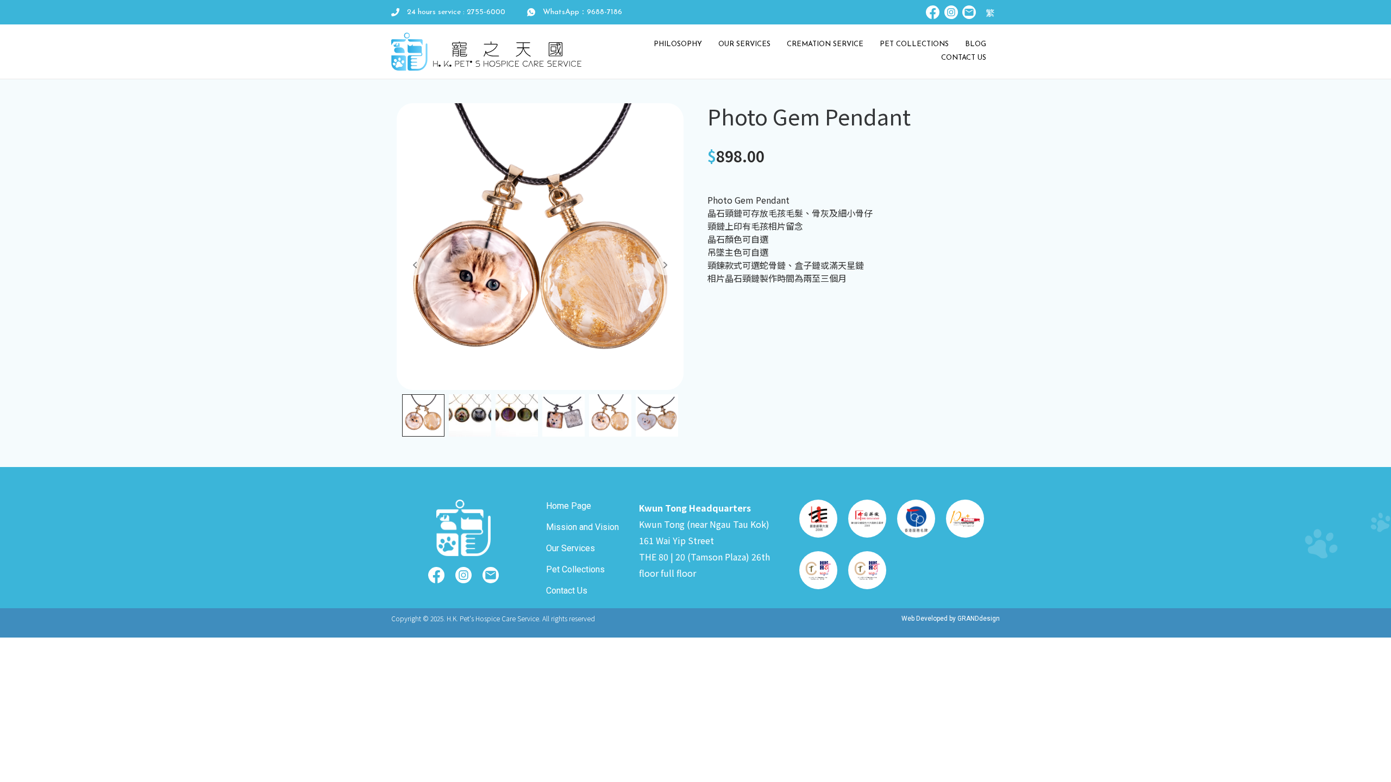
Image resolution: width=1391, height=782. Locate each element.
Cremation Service (825, 44)
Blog (975, 44)
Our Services (744, 44)
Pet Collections (914, 44)
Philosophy (678, 44)
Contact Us (963, 57)
